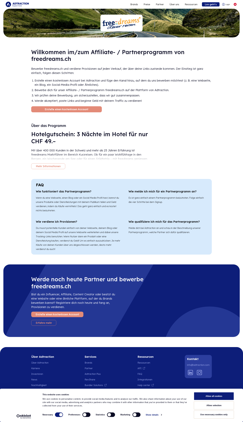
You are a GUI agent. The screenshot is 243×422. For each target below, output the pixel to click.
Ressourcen (191, 4)
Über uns (174, 4)
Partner (160, 4)
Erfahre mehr (44, 322)
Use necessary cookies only (214, 414)
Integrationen (145, 379)
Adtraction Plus (93, 374)
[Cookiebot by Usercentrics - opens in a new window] (24, 416)
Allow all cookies (214, 396)
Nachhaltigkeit (39, 385)
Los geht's (211, 4)
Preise (147, 4)
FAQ (140, 374)
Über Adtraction (40, 362)
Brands (134, 4)
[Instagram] (199, 372)
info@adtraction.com (198, 365)
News (34, 379)
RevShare (90, 379)
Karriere (35, 368)
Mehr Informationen (48, 166)
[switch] (86, 414)
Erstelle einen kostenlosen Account (66, 109)
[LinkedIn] (190, 372)
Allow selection (213, 405)
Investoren (37, 374)
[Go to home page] (17, 4)
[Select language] (235, 4)
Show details (152, 415)
